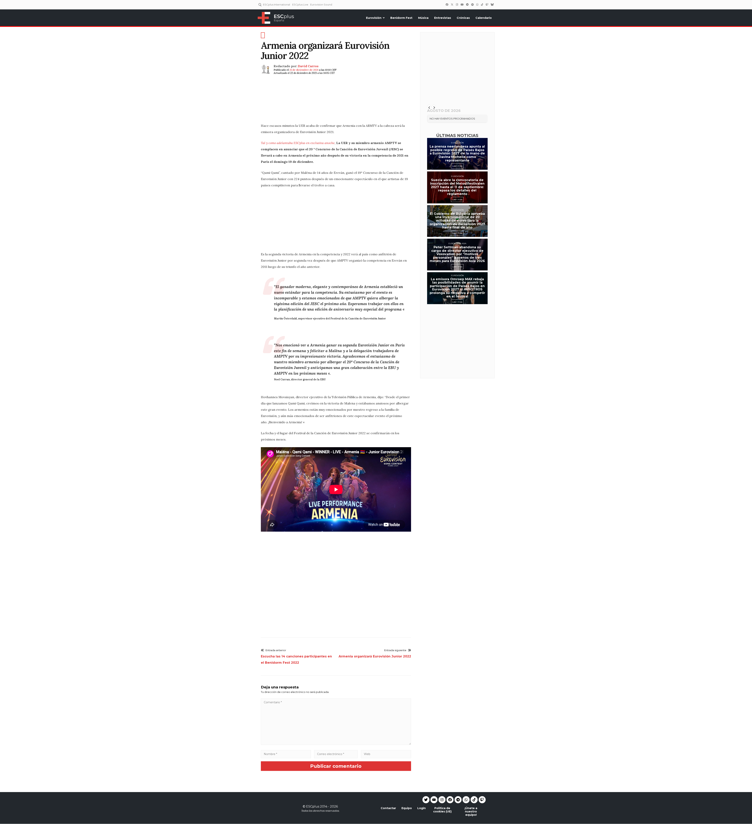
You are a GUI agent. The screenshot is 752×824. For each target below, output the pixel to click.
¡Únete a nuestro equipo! (471, 811)
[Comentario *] (336, 744)
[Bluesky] (492, 4)
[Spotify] (472, 4)
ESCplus (312, 806)
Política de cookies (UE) (442, 809)
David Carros (308, 66)
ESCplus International (276, 4)
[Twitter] (452, 4)
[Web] (386, 754)
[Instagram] (457, 4)
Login (421, 808)
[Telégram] (467, 4)
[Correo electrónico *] (336, 754)
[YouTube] (462, 4)
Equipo (406, 808)
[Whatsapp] (466, 799)
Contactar (388, 808)
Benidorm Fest (401, 18)
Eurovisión (373, 18)
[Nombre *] (286, 754)
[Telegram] (458, 799)
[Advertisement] (336, 103)
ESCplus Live (300, 4)
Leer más (457, 165)
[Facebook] (446, 4)
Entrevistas (442, 18)
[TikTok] (482, 4)
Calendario (483, 18)
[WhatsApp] (477, 4)
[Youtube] (433, 799)
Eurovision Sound (321, 4)
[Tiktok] (474, 799)
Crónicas (463, 18)
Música (423, 18)
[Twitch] (486, 4)
